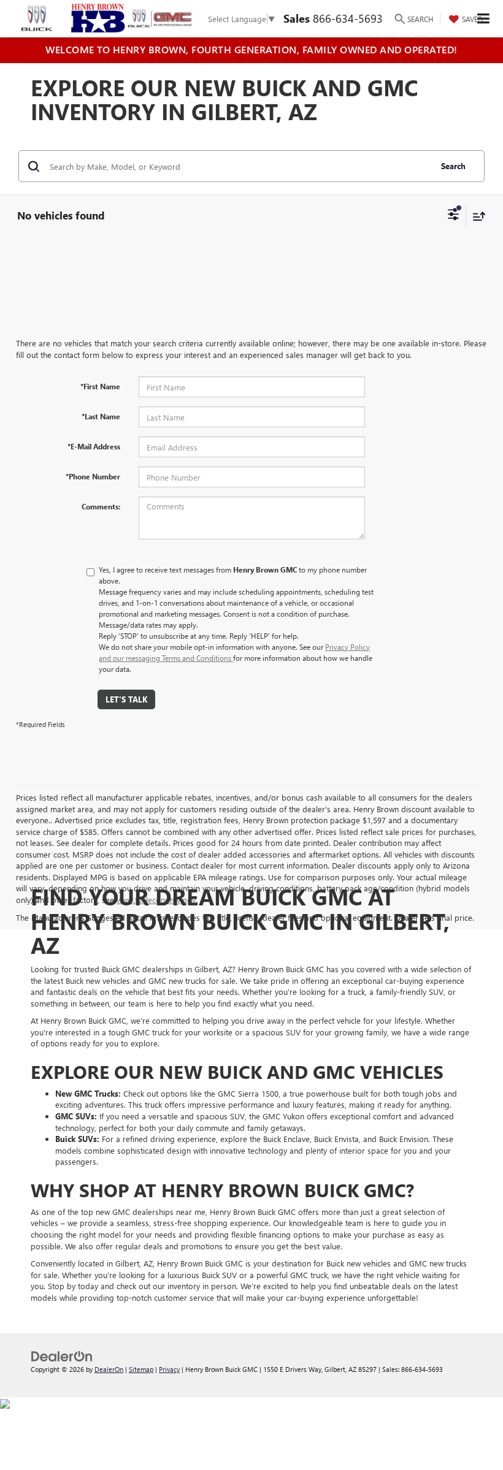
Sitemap (141, 1369)
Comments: (101, 506)
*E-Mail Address (93, 446)
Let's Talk (126, 699)
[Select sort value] (476, 216)
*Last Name (101, 416)
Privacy (169, 1369)
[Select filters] (453, 216)
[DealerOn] (62, 1355)
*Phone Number (93, 476)
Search (453, 166)
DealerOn (108, 1369)
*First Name (100, 386)
